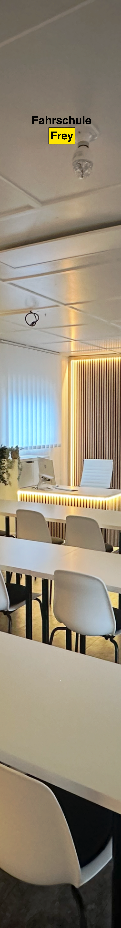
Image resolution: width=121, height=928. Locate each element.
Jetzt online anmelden (88, 2)
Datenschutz (79, 2)
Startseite (31, 2)
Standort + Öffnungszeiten (51, 2)
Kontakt (59, 2)
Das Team (36, 2)
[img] (60, 464)
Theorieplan (42, 2)
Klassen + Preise (66, 2)
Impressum (73, 2)
